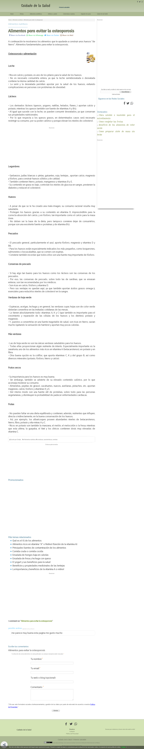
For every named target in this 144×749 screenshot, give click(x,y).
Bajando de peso (86, 14)
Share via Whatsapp (35, 35)
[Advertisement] (51, 144)
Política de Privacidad (72, 734)
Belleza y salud (52, 14)
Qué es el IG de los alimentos (27, 541)
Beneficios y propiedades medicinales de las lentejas (38, 566)
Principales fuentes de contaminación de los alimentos (39, 548)
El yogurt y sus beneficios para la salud (31, 562)
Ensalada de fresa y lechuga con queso (31, 559)
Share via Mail (67, 35)
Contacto (72, 731)
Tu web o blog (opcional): (43, 678)
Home (12, 14)
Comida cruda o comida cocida (27, 551)
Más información (131, 747)
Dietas (22, 14)
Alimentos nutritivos (36, 14)
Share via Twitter (52, 35)
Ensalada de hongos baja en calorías (30, 555)
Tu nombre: (37, 659)
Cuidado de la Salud (35, 5)
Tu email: (35, 668)
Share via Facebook (17, 35)
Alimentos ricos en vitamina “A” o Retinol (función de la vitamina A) (44, 544)
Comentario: (37, 687)
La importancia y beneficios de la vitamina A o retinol (38, 569)
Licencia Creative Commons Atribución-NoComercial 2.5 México (83, 743)
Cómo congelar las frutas (111, 121)
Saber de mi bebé (102, 14)
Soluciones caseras (69, 14)
